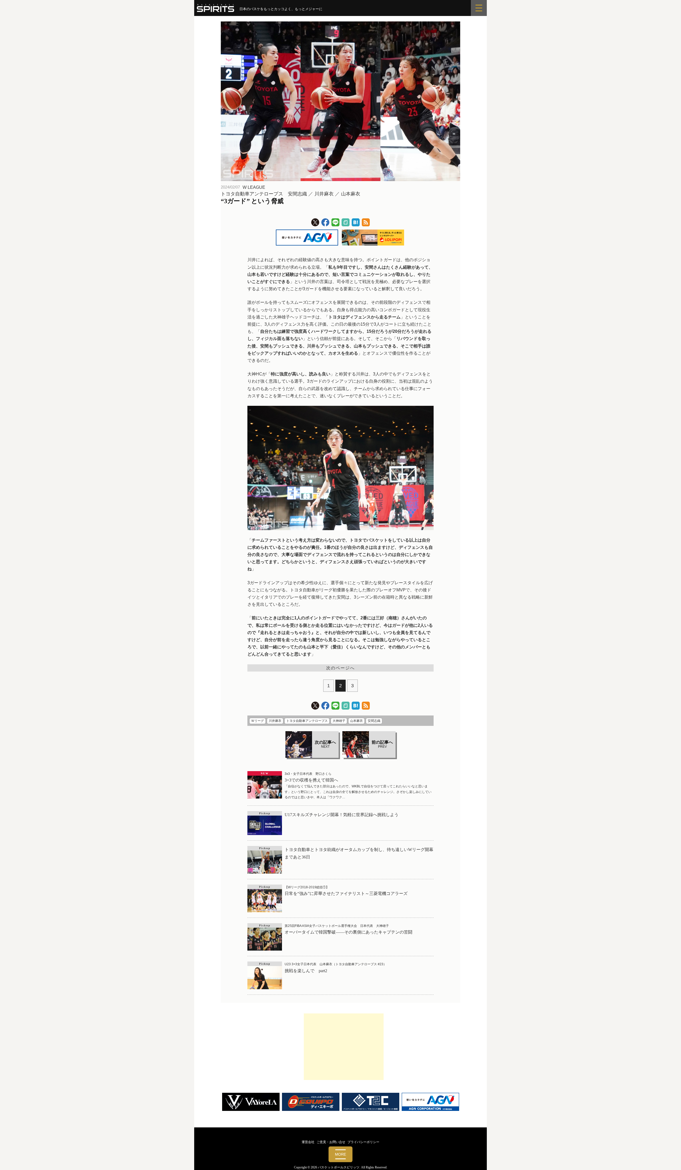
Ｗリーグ (257, 721)
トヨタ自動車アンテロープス (307, 721)
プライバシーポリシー (363, 1142)
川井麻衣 (275, 721)
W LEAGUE (254, 187)
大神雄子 (339, 721)
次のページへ (340, 668)
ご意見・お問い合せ (331, 1142)
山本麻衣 (356, 721)
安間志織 (374, 721)
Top (668, 1157)
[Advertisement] (344, 1046)
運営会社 (308, 1142)
